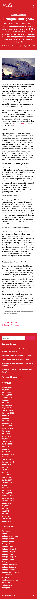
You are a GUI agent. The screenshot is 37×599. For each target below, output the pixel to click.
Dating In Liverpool (9, 557)
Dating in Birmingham (18, 14)
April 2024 (6, 403)
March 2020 (6, 436)
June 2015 (6, 467)
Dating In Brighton (8, 541)
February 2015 (7, 477)
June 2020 (6, 431)
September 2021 (8, 423)
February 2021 (7, 426)
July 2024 (5, 400)
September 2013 (8, 483)
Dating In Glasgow (8, 551)
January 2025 (7, 395)
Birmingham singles (23, 311)
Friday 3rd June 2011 (28, 46)
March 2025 (6, 392)
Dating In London (8, 559)
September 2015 (8, 462)
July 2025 (5, 390)
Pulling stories (7, 585)
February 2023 (7, 410)
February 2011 (7, 519)
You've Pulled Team (12, 46)
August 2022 (6, 415)
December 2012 (8, 495)
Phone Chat (6, 582)
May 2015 (5, 470)
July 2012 (5, 506)
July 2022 (5, 418)
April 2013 (5, 488)
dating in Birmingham (20, 123)
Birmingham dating (10, 311)
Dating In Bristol (7, 544)
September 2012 (8, 501)
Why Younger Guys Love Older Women (16, 359)
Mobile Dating (7, 577)
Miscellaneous (7, 575)
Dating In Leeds (7, 554)
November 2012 (8, 498)
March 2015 (6, 475)
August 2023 (6, 408)
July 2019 (5, 439)
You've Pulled (11, 595)
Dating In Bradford (8, 539)
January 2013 (7, 493)
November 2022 (8, 413)
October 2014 (7, 480)
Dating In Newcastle (9, 564)
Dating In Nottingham (9, 567)
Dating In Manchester (10, 562)
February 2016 (7, 459)
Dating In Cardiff (8, 546)
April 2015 (5, 472)
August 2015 (6, 464)
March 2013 (6, 490)
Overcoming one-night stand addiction (16, 355)
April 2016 (5, 457)
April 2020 (6, 434)
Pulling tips (6, 588)
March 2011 (6, 516)
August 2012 (6, 503)
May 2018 (5, 449)
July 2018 (5, 446)
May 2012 (5, 511)
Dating (4, 533)
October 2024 (7, 397)
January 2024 (7, 405)
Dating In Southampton (10, 572)
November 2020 (8, 428)
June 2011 (5, 513)
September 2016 (8, 454)
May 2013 (5, 485)
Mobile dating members (10, 580)
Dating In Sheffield (8, 570)
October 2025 (7, 387)
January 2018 (7, 452)
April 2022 (5, 421)
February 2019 (7, 441)
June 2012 (5, 508)
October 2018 (7, 444)
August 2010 (6, 521)
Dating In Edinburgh (9, 549)
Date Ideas (6, 531)
